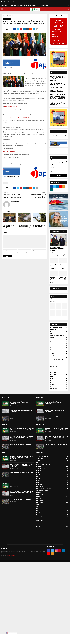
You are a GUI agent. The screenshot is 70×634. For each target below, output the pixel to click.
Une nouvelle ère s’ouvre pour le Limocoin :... (53, 266)
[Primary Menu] (2, 9)
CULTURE (52, 333)
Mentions (7, 5)
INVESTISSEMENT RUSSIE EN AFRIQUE (44, 488)
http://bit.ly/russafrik (8, 112)
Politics (52, 368)
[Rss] (68, 5)
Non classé (52, 364)
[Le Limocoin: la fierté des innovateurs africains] (63, 260)
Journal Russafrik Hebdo (55, 362)
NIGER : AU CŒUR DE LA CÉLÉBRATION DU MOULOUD (21, 417)
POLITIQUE (52, 370)
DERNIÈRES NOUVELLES (55, 335)
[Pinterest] (63, 5)
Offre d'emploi (53, 366)
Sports (51, 382)
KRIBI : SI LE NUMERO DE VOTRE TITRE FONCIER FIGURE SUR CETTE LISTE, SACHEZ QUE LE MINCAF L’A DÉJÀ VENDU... (21, 410)
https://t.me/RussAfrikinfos (10, 106)
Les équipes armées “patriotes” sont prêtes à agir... (53, 280)
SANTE (51, 376)
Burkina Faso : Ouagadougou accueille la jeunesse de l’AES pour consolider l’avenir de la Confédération (21, 402)
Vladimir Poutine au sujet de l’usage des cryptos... (57, 248)
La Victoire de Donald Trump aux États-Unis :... (62, 279)
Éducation (52, 341)
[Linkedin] (65, 5)
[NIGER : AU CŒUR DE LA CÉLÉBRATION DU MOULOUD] (5, 418)
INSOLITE (52, 353)
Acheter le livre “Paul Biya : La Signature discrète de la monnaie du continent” (34, 5)
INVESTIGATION (53, 357)
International (53, 355)
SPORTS (52, 384)
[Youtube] (48, 553)
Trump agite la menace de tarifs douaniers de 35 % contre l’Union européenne (9, 226)
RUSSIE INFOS (53, 372)
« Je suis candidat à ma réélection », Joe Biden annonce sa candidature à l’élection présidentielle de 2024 (13, 196)
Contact (11, 5)
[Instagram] (62, 5)
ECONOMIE (52, 337)
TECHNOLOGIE (53, 388)
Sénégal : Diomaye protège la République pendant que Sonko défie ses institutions (58, 103)
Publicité (2, 5)
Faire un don (16, 5)
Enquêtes (52, 343)
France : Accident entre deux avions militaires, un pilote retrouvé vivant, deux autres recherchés (24, 226)
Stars (51, 386)
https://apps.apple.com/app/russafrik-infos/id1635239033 (16, 117)
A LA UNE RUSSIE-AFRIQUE (56, 327)
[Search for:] (58, 135)
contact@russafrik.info (11, 555)
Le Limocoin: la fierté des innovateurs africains (62, 266)
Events (51, 347)
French (9, 632)
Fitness (51, 351)
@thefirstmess (58, 318)
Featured (5, 182)
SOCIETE (52, 378)
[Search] (65, 136)
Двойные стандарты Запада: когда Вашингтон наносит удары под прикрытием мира (39, 226)
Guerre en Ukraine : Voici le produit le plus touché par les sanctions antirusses (38, 196)
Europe (51, 345)
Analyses (52, 331)
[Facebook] (58, 5)
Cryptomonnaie (55, 339)
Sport (51, 380)
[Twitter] (60, 5)
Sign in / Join (21, 1)
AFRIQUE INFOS (53, 329)
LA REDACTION (7, 26)
